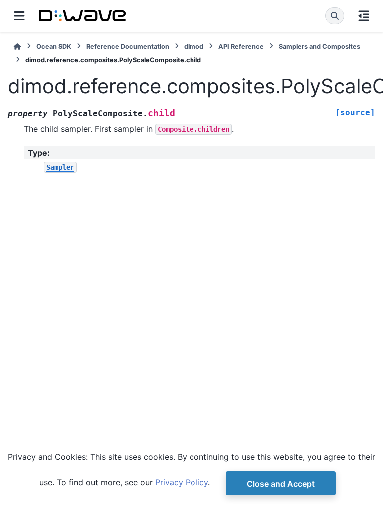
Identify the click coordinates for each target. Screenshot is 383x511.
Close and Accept (281, 484)
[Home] (17, 46)
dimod (193, 46)
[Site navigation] (19, 15)
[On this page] (363, 15)
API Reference (241, 46)
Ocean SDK (53, 46)
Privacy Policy (181, 482)
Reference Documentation (127, 46)
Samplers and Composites (319, 46)
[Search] (334, 15)
